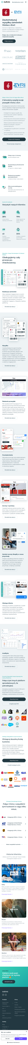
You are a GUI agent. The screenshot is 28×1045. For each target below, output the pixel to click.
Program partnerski (19, 1015)
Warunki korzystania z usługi (20, 1012)
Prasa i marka (18, 1007)
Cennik (4, 1011)
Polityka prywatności (20, 1009)
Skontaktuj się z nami (17, 2)
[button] (14, 1042)
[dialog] (14, 1037)
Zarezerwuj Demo (6, 1017)
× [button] (26, 1031)
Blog (3, 1024)
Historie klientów (6, 1013)
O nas (16, 1002)
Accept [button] (20, 1038)
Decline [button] (7, 1038)
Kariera (16, 1004)
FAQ (3, 1015)
